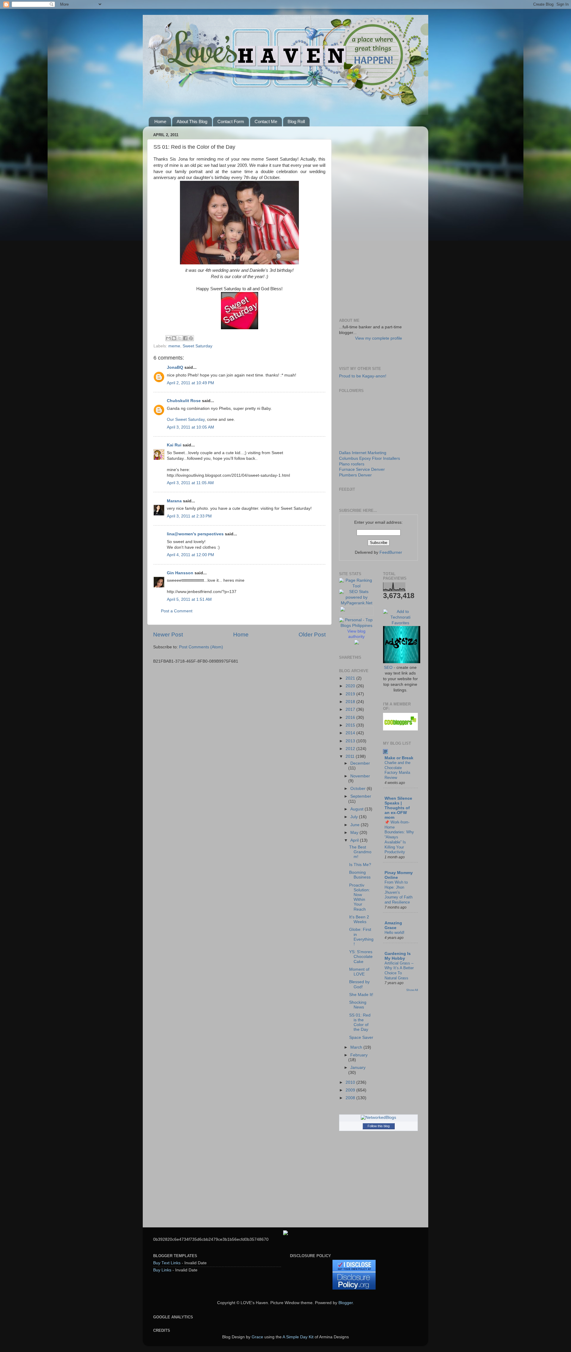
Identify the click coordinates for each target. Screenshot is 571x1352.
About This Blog (192, 121)
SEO (388, 667)
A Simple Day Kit (298, 1337)
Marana (175, 501)
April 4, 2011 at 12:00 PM (190, 555)
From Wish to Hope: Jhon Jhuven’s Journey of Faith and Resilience (398, 892)
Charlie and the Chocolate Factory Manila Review (397, 770)
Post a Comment (176, 611)
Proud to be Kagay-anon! (362, 376)
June (355, 825)
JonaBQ (175, 367)
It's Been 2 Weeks (359, 919)
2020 (351, 686)
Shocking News (357, 1004)
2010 (351, 1082)
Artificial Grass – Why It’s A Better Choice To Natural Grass (399, 970)
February (359, 1055)
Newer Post (168, 634)
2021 (351, 678)
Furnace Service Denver (362, 469)
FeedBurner (390, 552)
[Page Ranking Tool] (356, 586)
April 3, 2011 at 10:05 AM (190, 427)
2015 (351, 725)
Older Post (312, 634)
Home (160, 121)
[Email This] (168, 338)
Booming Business (360, 874)
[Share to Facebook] (185, 338)
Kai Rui (174, 445)
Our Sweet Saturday (186, 419)
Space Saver (361, 1037)
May (355, 832)
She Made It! (361, 994)
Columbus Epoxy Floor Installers (369, 458)
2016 (351, 717)
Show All (412, 990)
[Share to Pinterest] (191, 338)
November (360, 776)
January (357, 1067)
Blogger (345, 1303)
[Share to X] (180, 338)
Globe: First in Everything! (361, 936)
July (354, 817)
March (356, 1047)
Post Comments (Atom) (201, 647)
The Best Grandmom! (360, 852)
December (360, 763)
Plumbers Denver (355, 475)
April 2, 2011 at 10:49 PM (190, 383)
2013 (351, 741)
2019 (351, 694)
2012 (351, 748)
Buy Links (162, 1270)
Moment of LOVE (359, 971)
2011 (351, 756)
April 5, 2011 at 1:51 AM (189, 599)
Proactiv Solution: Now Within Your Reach (359, 897)
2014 (351, 733)
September (360, 796)
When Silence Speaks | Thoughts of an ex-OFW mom (398, 808)
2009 (351, 1090)
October (358, 788)
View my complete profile (378, 338)
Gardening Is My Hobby (398, 956)
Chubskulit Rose (184, 401)
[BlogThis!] (174, 338)
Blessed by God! (359, 984)
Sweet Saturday (197, 346)
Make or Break (399, 758)
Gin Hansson (180, 573)
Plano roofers (351, 464)
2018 (351, 701)
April (355, 840)
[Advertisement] (378, 220)
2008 (351, 1098)
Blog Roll (296, 121)
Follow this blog (379, 1126)
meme (174, 346)
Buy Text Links (167, 1263)
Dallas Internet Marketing (362, 453)
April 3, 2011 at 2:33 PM (189, 516)
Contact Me (266, 121)
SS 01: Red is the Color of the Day (360, 1022)
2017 (351, 709)
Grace (257, 1337)
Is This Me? (360, 864)
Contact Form (230, 121)
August (357, 809)
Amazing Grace (393, 925)
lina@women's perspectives (195, 534)
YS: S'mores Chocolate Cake (361, 957)
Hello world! (394, 932)
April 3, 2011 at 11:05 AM (190, 483)
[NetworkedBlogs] (378, 1117)
